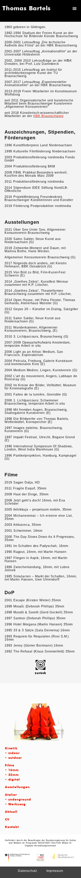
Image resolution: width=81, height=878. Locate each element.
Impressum (54, 870)
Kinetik (11, 748)
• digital (12, 779)
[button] (74, 8)
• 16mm (12, 770)
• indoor (12, 753)
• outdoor (13, 758)
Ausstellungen (17, 787)
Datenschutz (27, 870)
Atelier (11, 795)
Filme (9, 765)
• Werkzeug (15, 804)
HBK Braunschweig (48, 116)
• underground (18, 799)
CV (7, 819)
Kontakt (12, 827)
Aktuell (11, 812)
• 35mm (12, 775)
